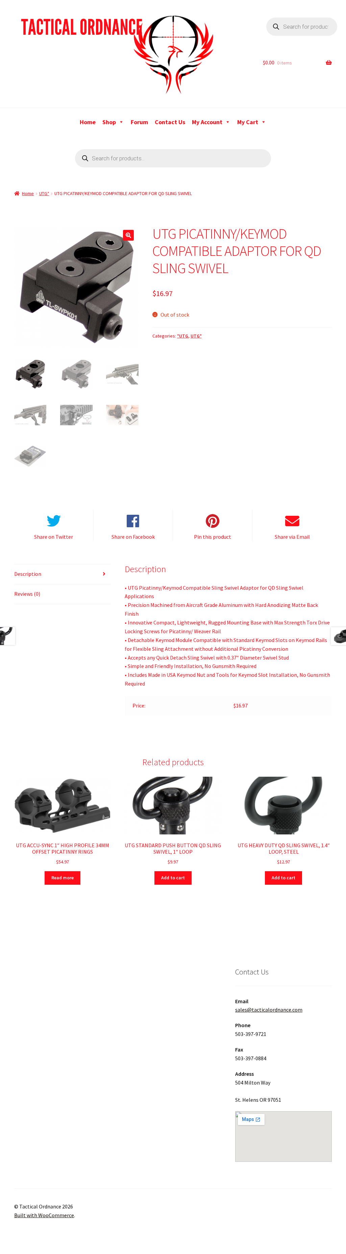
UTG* (44, 193)
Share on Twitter (53, 536)
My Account (207, 122)
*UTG (182, 336)
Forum (139, 122)
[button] (128, 235)
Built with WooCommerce (44, 1215)
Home (88, 122)
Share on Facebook (133, 536)
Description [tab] (27, 573)
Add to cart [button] (173, 878)
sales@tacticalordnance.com (268, 1009)
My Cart (247, 122)
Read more (62, 878)
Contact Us (170, 122)
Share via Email (292, 536)
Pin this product (212, 536)
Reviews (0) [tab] (27, 593)
